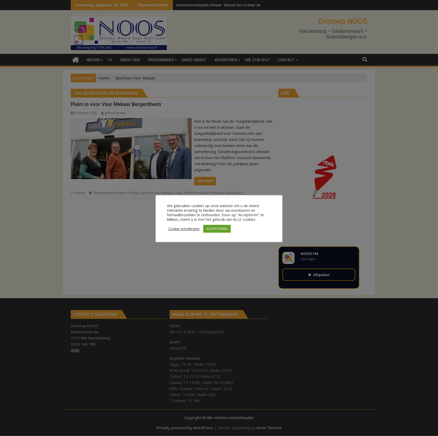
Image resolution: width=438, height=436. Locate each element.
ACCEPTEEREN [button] (217, 228)
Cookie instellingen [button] (183, 228)
